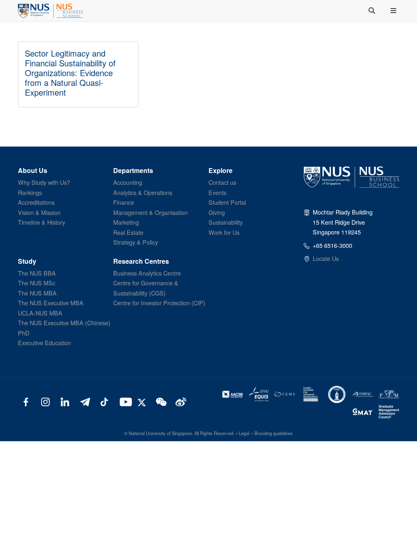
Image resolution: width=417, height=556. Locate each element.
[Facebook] (26, 401)
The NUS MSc (36, 282)
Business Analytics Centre (147, 273)
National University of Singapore (160, 433)
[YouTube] (124, 401)
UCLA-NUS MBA (40, 313)
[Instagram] (45, 401)
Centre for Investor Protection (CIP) (159, 302)
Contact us (222, 182)
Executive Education (44, 342)
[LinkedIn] (65, 401)
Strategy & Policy (135, 242)
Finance (123, 202)
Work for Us (223, 232)
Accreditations (36, 202)
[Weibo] (180, 401)
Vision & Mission (39, 212)
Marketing (126, 222)
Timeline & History (41, 222)
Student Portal (227, 202)
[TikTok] (104, 401)
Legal (244, 433)
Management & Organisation (150, 212)
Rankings (30, 192)
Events (217, 192)
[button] (394, 10)
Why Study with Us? (44, 182)
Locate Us (326, 258)
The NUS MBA (37, 293)
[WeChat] (160, 401)
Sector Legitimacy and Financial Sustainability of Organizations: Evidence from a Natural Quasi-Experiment (70, 72)
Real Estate (128, 232)
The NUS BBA (37, 273)
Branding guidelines (274, 433)
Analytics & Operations (142, 192)
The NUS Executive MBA (50, 302)
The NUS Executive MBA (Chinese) (64, 322)
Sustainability (225, 222)
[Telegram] (84, 401)
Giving (216, 212)
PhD (23, 332)
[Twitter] (143, 401)
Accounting (127, 182)
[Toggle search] (372, 10)
